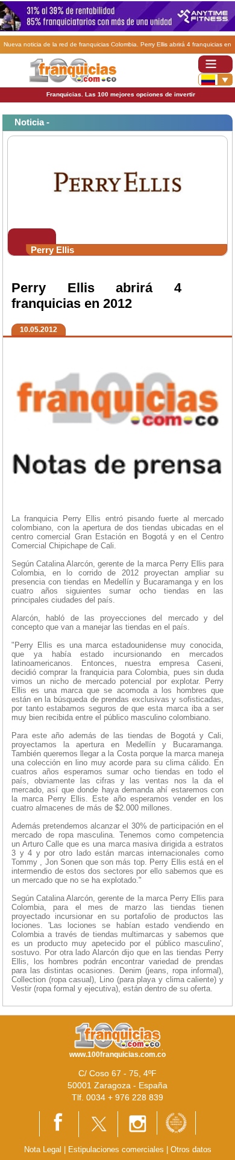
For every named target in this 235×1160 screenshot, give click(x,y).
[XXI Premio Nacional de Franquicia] (176, 1122)
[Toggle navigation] (215, 64)
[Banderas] (215, 80)
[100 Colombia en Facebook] (59, 1122)
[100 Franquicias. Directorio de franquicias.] (72, 69)
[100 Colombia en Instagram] (137, 1123)
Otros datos (191, 1149)
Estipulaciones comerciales (117, 1149)
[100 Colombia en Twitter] (98, 1123)
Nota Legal (42, 1149)
